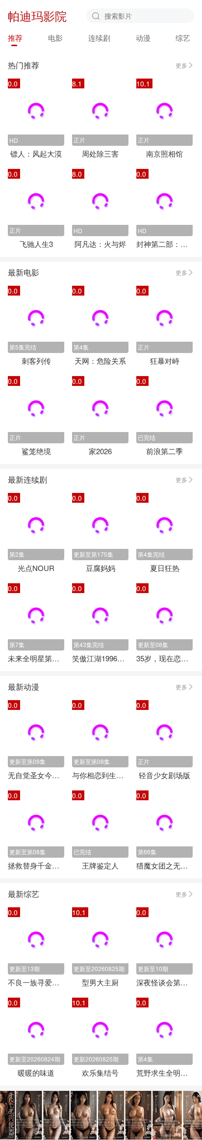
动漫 (143, 37)
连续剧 (99, 37)
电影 (55, 37)
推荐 (15, 37)
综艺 (183, 37)
